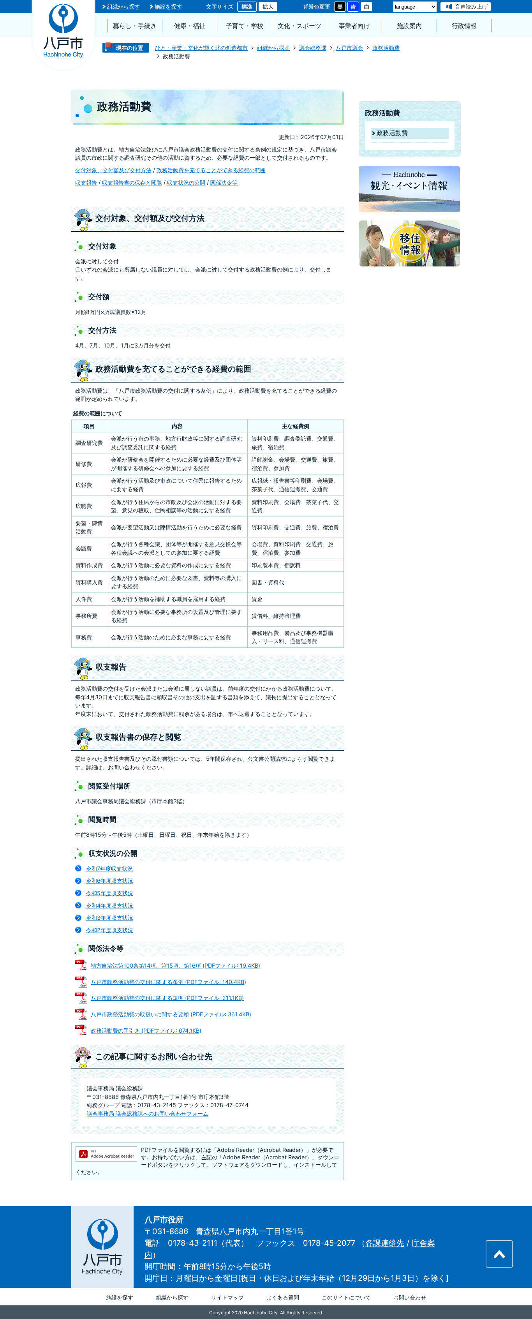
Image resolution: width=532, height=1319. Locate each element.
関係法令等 (224, 182)
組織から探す (123, 6)
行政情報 (464, 26)
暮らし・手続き (135, 26)
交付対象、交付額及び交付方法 (113, 170)
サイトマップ (227, 1297)
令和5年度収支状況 (109, 893)
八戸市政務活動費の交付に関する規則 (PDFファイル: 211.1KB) (167, 998)
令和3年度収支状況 (109, 917)
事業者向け (354, 26)
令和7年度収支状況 (109, 868)
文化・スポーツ (299, 26)
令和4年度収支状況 (109, 905)
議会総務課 (312, 47)
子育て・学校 (244, 26)
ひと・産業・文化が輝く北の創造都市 (201, 47)
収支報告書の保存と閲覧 (132, 182)
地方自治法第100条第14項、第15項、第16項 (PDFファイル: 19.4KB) (175, 965)
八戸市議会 (349, 47)
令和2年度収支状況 (109, 930)
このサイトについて (346, 1297)
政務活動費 (386, 47)
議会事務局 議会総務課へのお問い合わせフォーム (147, 1113)
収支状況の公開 (186, 182)
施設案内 (409, 26)
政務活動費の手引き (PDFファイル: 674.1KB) (146, 1030)
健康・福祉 (189, 26)
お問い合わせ (409, 1297)
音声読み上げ (471, 6)
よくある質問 (282, 1297)
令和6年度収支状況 (109, 880)
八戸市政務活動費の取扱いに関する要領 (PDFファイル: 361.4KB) (171, 1014)
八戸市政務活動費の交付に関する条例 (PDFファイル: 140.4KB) (168, 982)
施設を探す (168, 6)
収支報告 (86, 182)
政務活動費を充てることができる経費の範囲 (211, 170)
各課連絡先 (384, 1243)
